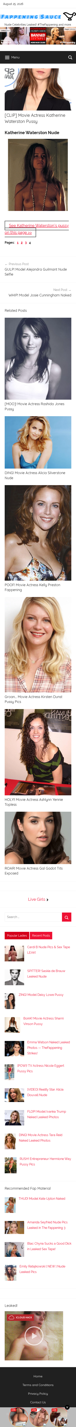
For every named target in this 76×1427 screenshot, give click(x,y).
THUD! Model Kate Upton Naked (42, 1346)
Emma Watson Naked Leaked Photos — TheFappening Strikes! (48, 1195)
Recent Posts (41, 1083)
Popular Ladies (17, 1083)
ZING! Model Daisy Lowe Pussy (41, 1142)
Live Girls (36, 1046)
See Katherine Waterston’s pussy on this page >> (37, 229)
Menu (15, 57)
